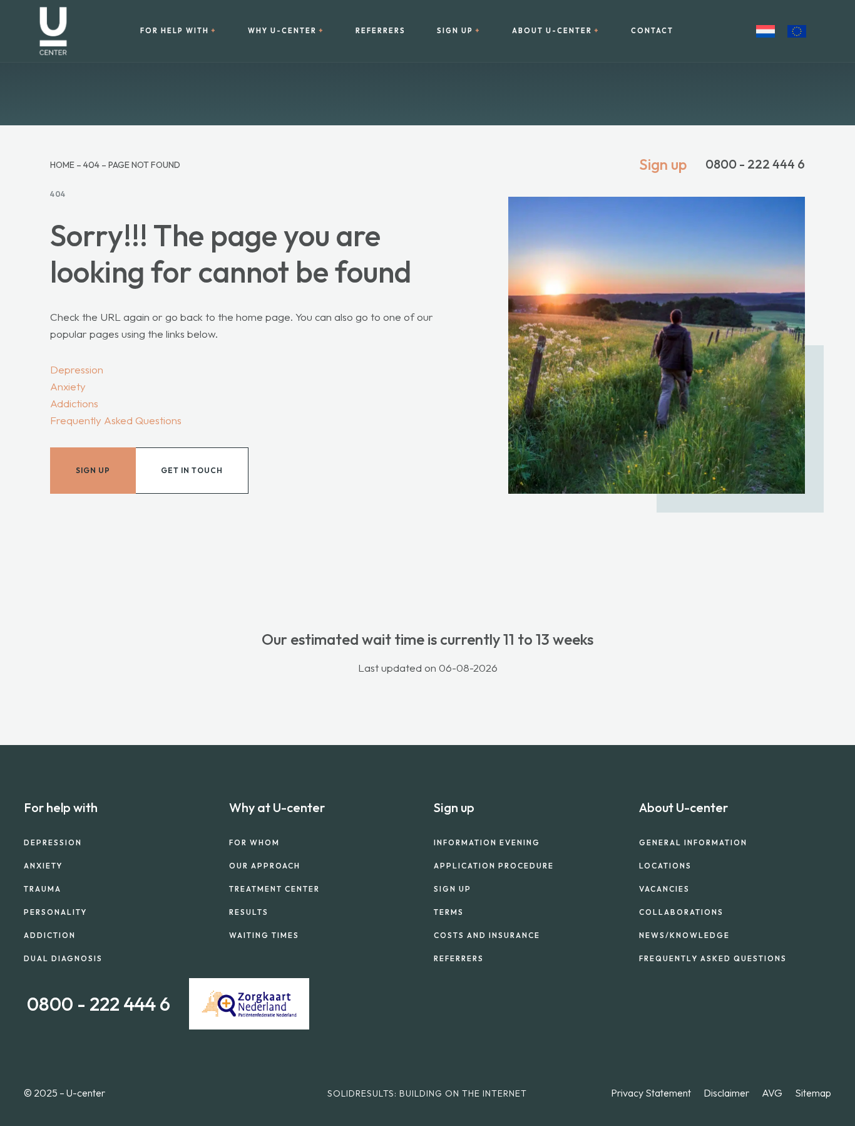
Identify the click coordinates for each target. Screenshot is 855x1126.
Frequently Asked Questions (116, 420)
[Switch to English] (796, 31)
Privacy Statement (651, 1093)
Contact (652, 31)
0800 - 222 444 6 (755, 164)
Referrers (381, 31)
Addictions (74, 403)
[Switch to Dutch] (765, 31)
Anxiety (68, 386)
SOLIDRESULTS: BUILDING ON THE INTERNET (427, 1093)
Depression (76, 369)
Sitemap (813, 1093)
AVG (772, 1093)
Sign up (663, 164)
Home (62, 164)
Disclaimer (726, 1093)
